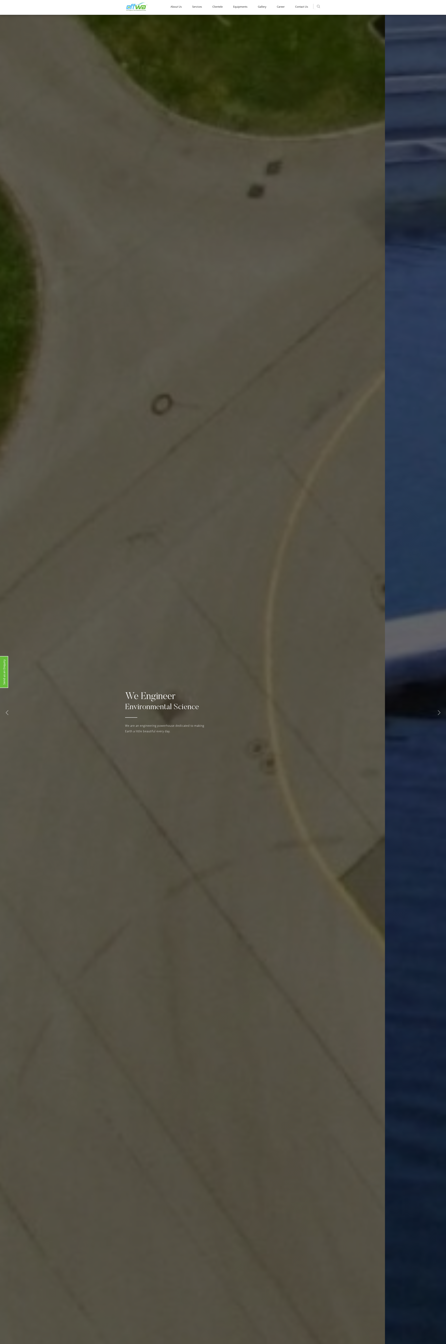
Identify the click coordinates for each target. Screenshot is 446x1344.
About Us (176, 6)
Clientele (217, 6)
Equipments (240, 6)
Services (197, 6)
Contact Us (301, 6)
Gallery (262, 6)
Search (318, 6)
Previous (7, 712)
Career (281, 6)
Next (439, 712)
